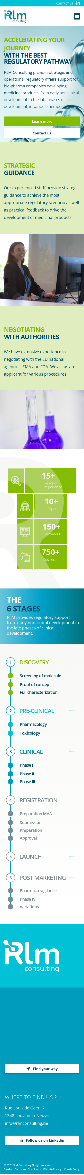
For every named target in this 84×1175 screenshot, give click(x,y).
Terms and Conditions (28, 1169)
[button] (77, 16)
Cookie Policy (72, 1169)
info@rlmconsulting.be (26, 1123)
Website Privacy (52, 1169)
